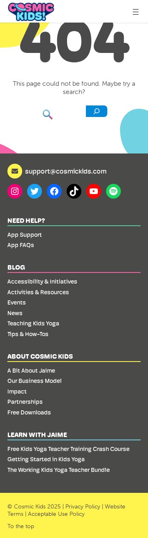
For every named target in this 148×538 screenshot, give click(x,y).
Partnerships (25, 401)
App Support (24, 234)
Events (16, 302)
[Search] (96, 111)
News (15, 313)
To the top (20, 526)
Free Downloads (29, 412)
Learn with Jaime (37, 435)
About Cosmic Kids (40, 356)
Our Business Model (34, 381)
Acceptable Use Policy (56, 513)
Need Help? (26, 220)
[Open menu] (136, 12)
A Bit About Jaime (31, 370)
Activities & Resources (38, 292)
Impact (17, 391)
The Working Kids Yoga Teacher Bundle (58, 470)
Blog (16, 267)
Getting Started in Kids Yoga (46, 459)
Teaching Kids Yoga (33, 323)
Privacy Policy (82, 506)
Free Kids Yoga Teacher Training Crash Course (68, 449)
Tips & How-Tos (28, 334)
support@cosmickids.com (65, 171)
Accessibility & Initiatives (42, 281)
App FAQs (20, 245)
